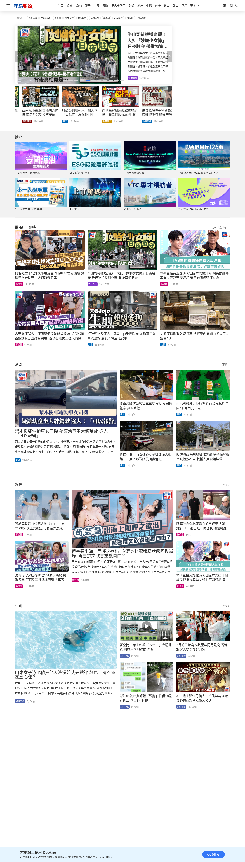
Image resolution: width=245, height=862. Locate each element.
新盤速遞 (20, 121)
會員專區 (142, 18)
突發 (58, 121)
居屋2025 (45, 18)
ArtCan (130, 18)
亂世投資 (69, 18)
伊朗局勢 (32, 18)
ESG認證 (118, 18)
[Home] (23, 5)
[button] (169, 56)
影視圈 (19, 284)
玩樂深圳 (95, 18)
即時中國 (20, 701)
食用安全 (100, 121)
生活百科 (92, 284)
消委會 (58, 18)
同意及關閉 (213, 854)
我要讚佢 (82, 18)
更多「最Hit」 (219, 227)
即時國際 (181, 656)
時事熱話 (140, 121)
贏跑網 (106, 18)
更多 (224, 364)
